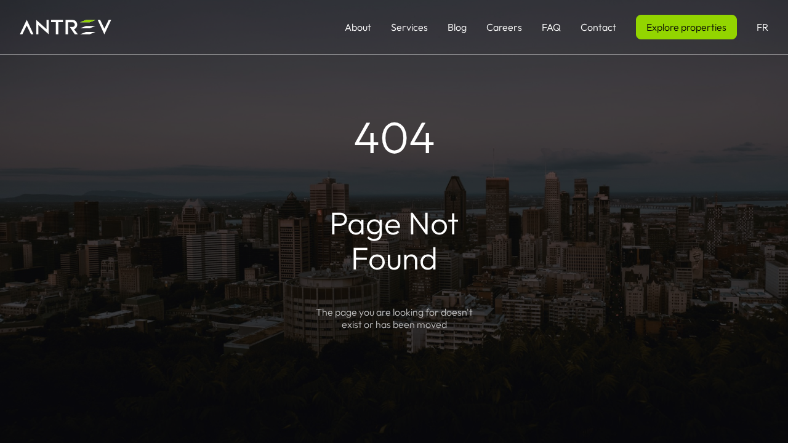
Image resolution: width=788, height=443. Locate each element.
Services (409, 27)
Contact (598, 27)
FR (762, 27)
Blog (457, 27)
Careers (504, 27)
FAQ (551, 27)
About (358, 27)
